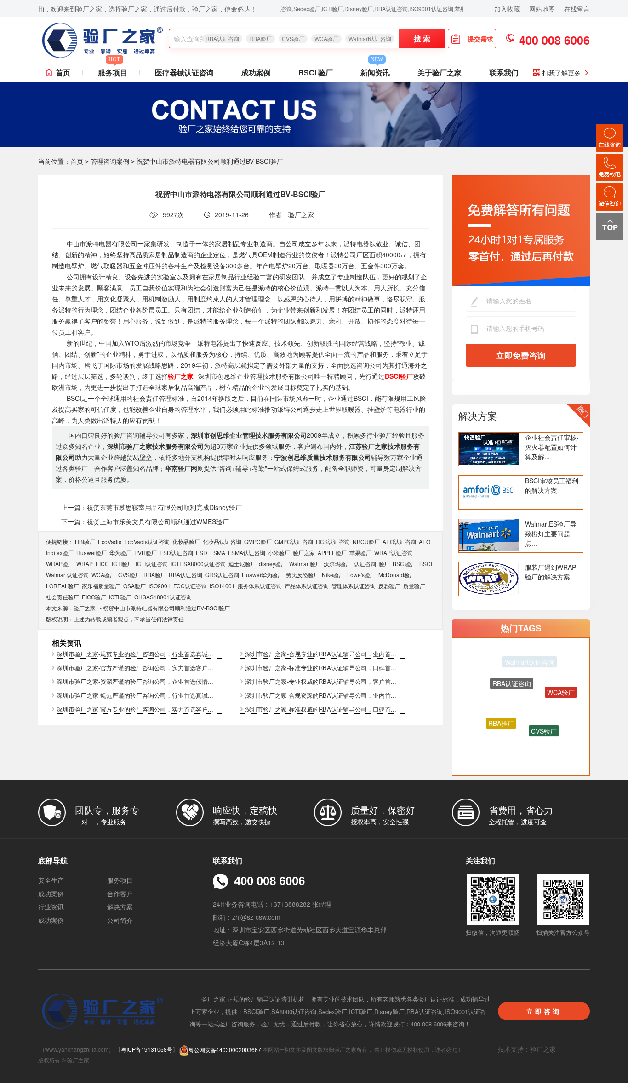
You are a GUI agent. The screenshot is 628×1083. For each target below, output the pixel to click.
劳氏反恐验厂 (302, 575)
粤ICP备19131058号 (146, 1050)
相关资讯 (66, 642)
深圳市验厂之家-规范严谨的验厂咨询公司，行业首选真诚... (135, 695)
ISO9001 (159, 586)
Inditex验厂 (60, 552)
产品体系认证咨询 (307, 586)
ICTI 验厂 (120, 597)
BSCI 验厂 (315, 72)
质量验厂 (414, 586)
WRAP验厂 (60, 564)
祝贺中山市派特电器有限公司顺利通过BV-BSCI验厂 (166, 608)
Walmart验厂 (305, 564)
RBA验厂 (260, 38)
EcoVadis (109, 541)
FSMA (217, 552)
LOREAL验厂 (62, 586)
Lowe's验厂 (361, 575)
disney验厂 (272, 564)
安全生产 (51, 880)
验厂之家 (304, 552)
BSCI (425, 564)
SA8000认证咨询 (204, 564)
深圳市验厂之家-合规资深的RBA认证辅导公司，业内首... (320, 695)
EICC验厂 (94, 597)
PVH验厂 (145, 552)
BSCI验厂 (405, 564)
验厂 (384, 564)
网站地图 (542, 8)
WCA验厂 (326, 38)
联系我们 (504, 72)
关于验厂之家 (439, 72)
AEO (424, 541)
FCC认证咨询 (190, 586)
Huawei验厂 (91, 552)
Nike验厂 (333, 575)
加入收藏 (507, 8)
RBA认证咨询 (222, 38)
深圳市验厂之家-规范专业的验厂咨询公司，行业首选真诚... (135, 653)
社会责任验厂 (62, 597)
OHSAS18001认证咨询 (163, 597)
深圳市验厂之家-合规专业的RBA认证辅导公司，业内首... (320, 653)
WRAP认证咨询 (393, 552)
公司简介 (120, 920)
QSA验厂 (134, 586)
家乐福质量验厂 (101, 586)
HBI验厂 (85, 541)
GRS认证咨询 (222, 575)
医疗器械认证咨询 (184, 72)
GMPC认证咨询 (293, 541)
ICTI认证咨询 (152, 564)
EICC (102, 564)
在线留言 (577, 8)
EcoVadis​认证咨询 (147, 541)
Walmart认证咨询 (369, 38)
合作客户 (120, 893)
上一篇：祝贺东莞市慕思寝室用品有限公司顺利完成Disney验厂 (151, 507)
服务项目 (112, 71)
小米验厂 (279, 552)
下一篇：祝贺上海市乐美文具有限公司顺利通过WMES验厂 (145, 521)
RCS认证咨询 (333, 541)
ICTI (176, 564)
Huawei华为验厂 (262, 575)
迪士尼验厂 (242, 564)
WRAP (84, 564)
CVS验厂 (293, 38)
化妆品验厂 (186, 541)
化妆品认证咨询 (222, 541)
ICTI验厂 (122, 564)
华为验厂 (120, 552)
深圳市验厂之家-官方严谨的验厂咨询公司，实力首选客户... (135, 667)
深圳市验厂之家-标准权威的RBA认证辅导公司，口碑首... (320, 709)
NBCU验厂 (366, 541)
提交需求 (480, 38)
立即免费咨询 (521, 355)
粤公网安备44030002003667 (224, 1050)
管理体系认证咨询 (353, 586)
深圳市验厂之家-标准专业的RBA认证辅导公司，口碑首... (320, 667)
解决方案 (477, 416)
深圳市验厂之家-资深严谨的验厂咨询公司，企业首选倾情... (135, 681)
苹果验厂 (360, 552)
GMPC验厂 (258, 541)
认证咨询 (365, 564)
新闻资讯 (375, 71)
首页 (63, 72)
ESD (201, 552)
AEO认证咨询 (399, 541)
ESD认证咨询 (176, 552)
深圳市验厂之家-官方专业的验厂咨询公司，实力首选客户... (135, 709)
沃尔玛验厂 (337, 564)
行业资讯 (51, 906)
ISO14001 (222, 586)
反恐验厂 (389, 586)
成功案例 (256, 72)
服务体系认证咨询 (260, 586)
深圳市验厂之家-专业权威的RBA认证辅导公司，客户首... (320, 681)
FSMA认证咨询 (246, 552)
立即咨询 (543, 1011)
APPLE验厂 (332, 552)
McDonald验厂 (396, 575)
